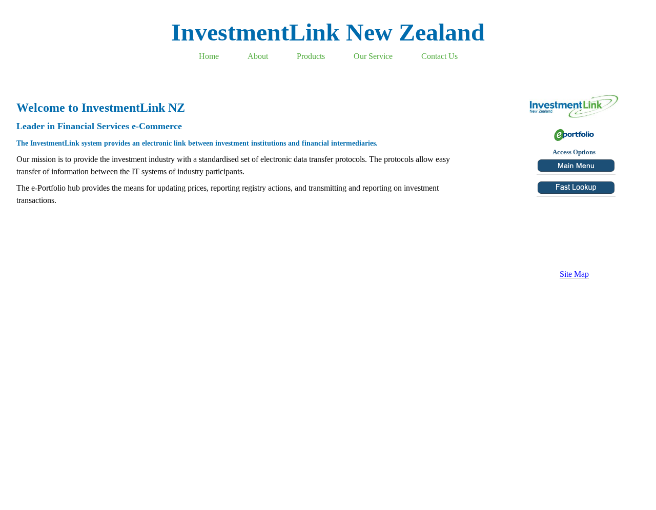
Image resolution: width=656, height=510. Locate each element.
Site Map (574, 274)
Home (209, 56)
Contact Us (439, 56)
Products (311, 56)
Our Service (373, 56)
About (258, 56)
